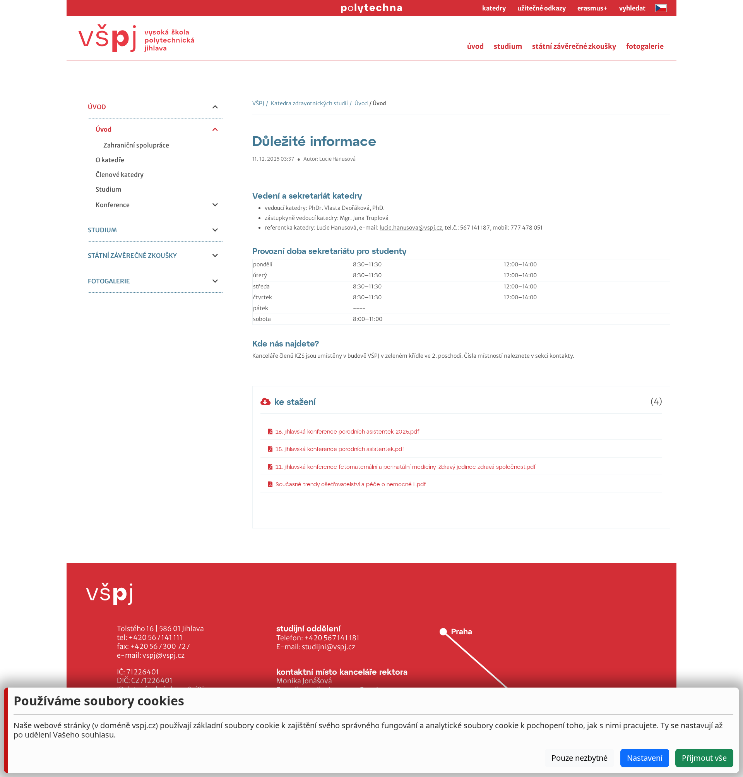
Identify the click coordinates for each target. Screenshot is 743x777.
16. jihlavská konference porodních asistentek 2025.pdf (347, 431)
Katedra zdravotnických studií (307, 103)
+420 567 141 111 (155, 637)
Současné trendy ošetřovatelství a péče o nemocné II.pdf (351, 484)
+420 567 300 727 (160, 646)
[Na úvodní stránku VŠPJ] (136, 38)
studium (508, 46)
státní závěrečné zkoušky (574, 46)
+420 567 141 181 (332, 638)
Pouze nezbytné (579, 758)
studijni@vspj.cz (328, 647)
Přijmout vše (704, 758)
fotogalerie (645, 46)
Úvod (358, 103)
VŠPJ (258, 103)
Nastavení (645, 758)
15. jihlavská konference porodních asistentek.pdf (340, 449)
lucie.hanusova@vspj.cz (411, 227)
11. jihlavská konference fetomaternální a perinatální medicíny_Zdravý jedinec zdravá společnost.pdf (406, 466)
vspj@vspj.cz (163, 655)
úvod (475, 46)
